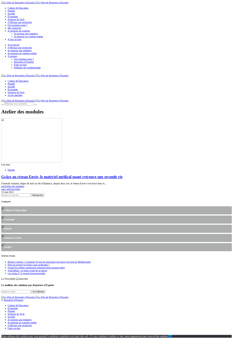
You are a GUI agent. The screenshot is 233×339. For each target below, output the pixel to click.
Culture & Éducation (18, 8)
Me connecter (14, 28)
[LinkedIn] (13, 73)
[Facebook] (2, 73)
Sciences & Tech (16, 19)
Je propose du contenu (19, 31)
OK (170, 336)
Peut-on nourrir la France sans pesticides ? (29, 264)
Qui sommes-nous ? (17, 25)
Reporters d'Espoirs (13, 300)
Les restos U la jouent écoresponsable (26, 273)
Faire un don (20, 64)
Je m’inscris (13, 44)
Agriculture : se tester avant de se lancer (27, 270)
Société (11, 13)
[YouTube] (9, 73)
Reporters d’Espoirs (24, 62)
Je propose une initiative (26, 33)
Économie (13, 16)
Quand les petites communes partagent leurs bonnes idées (36, 267)
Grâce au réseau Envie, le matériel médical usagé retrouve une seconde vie (62, 177)
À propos (12, 56)
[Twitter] (6, 73)
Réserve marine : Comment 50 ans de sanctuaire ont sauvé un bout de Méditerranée (49, 262)
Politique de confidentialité (27, 67)
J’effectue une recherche (20, 22)
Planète (11, 11)
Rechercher (37, 195)
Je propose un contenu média (28, 36)
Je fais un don (14, 39)
